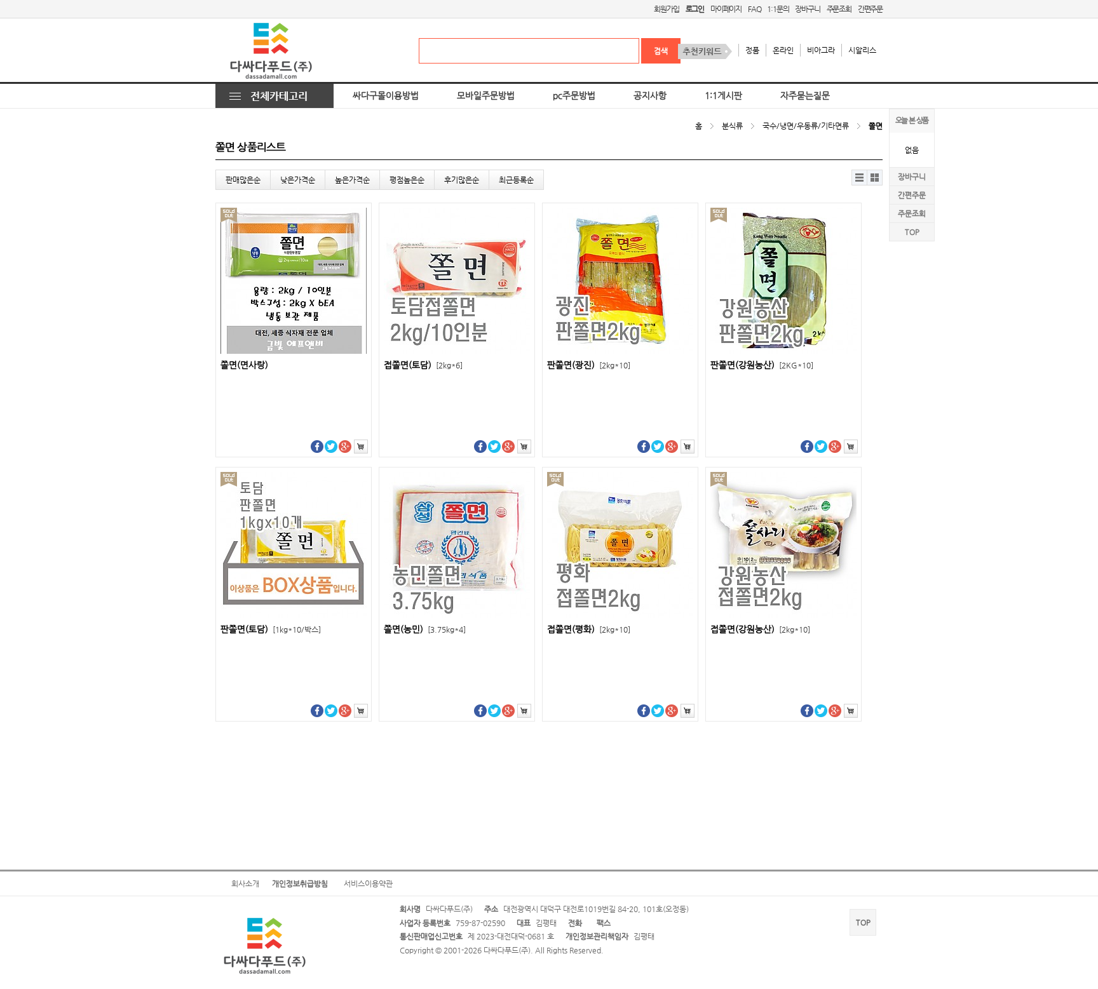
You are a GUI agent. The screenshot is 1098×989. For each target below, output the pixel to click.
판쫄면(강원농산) (761, 365)
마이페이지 (726, 8)
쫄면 (876, 125)
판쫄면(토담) (270, 629)
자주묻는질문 (805, 95)
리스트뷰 (860, 177)
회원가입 (666, 8)
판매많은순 (243, 179)
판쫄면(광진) (588, 365)
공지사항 (650, 95)
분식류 (732, 125)
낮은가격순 (297, 179)
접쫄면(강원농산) (760, 629)
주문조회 (839, 8)
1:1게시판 (723, 95)
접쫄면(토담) (423, 365)
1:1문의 (778, 8)
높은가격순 (352, 179)
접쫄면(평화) (588, 629)
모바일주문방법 (486, 95)
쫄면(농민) (425, 629)
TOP (912, 231)
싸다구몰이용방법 (386, 95)
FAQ (754, 8)
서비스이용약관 (368, 883)
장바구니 (807, 8)
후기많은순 (461, 179)
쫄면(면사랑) (244, 365)
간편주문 (870, 8)
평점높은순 (407, 179)
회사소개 (245, 883)
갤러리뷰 (875, 177)
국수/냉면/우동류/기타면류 (805, 125)
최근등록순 (516, 179)
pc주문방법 (574, 95)
